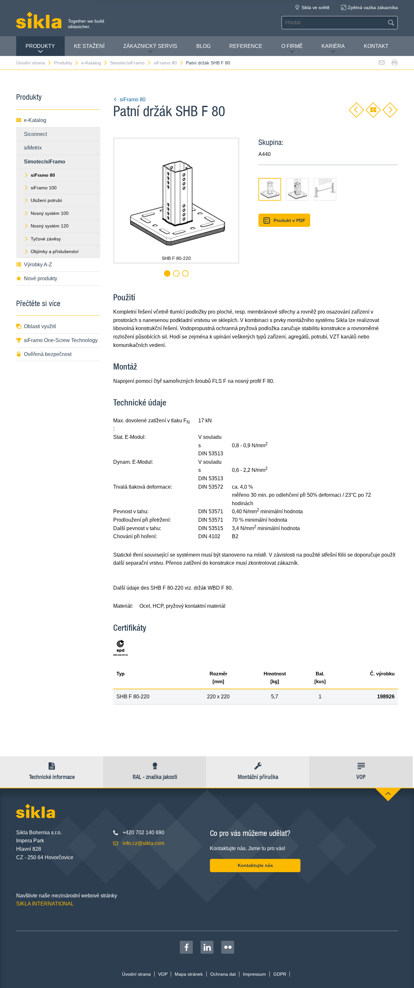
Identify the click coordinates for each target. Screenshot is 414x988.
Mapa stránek (189, 974)
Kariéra (333, 46)
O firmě (292, 46)
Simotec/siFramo (127, 62)
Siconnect (35, 134)
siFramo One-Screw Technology (61, 340)
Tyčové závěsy (46, 238)
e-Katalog (91, 62)
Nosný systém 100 (50, 213)
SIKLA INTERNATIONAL (45, 903)
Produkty (40, 46)
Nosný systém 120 (50, 225)
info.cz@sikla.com (143, 843)
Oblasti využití (40, 326)
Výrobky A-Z (38, 264)
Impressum (254, 974)
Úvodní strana (30, 62)
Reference (245, 46)
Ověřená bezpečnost (47, 354)
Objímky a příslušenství (55, 251)
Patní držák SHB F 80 (208, 62)
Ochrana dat (223, 974)
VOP (163, 974)
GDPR (279, 974)
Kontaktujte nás (255, 865)
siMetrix (33, 147)
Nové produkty (40, 278)
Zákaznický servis (150, 46)
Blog (203, 46)
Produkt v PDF (289, 220)
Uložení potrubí (46, 200)
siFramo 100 (44, 187)
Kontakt (376, 46)
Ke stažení (89, 46)
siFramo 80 (165, 62)
